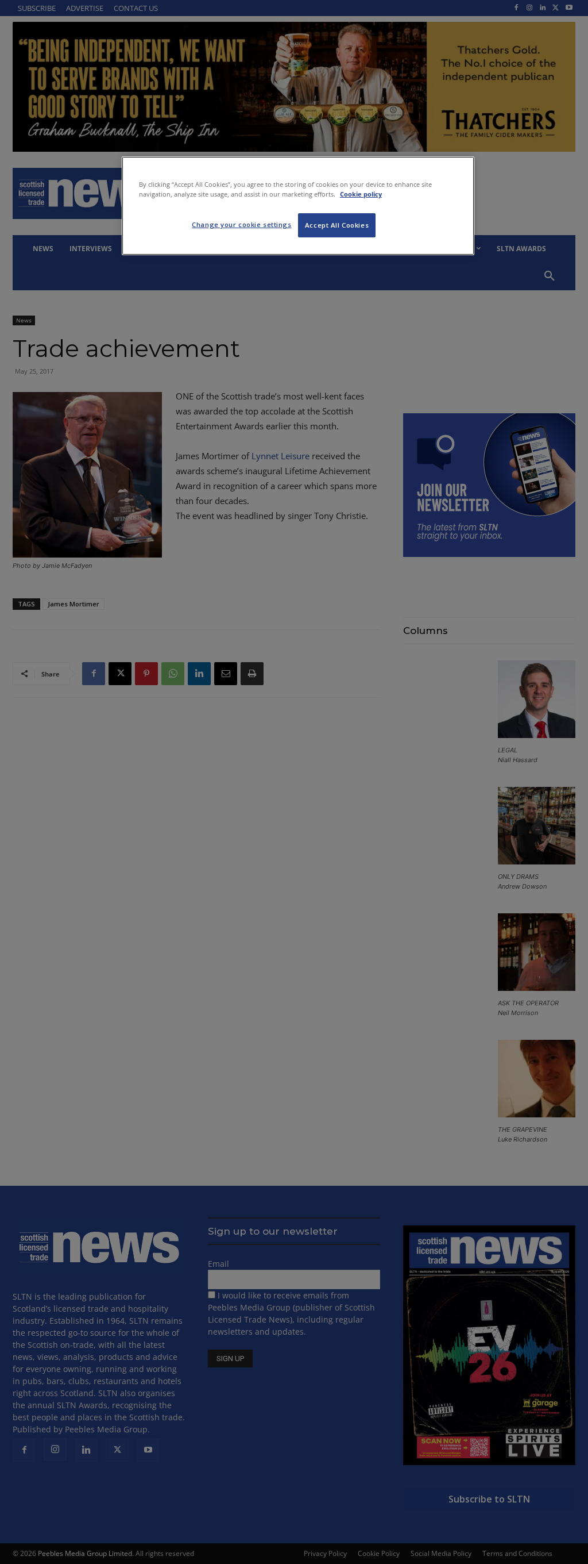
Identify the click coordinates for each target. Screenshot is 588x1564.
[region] (298, 205)
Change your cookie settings (241, 224)
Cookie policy (361, 194)
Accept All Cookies (337, 225)
